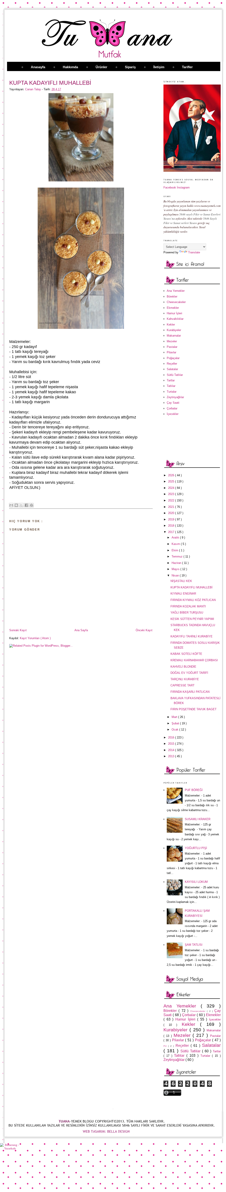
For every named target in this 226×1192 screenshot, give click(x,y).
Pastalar (172, 346)
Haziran (177, 563)
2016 (171, 737)
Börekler (172, 296)
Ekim (175, 550)
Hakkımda (70, 67)
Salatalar (172, 369)
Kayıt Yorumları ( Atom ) (35, 638)
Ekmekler (173, 307)
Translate (194, 252)
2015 (171, 743)
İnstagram (183, 187)
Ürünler (101, 67)
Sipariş (130, 67)
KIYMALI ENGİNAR (183, 593)
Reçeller (172, 363)
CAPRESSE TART (182, 685)
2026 (171, 475)
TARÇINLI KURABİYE (184, 679)
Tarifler (187, 67)
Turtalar (171, 391)
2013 (171, 756)
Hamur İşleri (174, 313)
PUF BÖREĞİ (194, 790)
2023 (171, 494)
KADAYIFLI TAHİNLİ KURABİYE (191, 636)
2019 (171, 519)
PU (165, 1046)
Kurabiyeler (174, 330)
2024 (171, 488)
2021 (171, 506)
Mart (175, 717)
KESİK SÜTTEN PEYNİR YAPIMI (192, 619)
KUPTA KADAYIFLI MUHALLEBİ (191, 587)
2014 (171, 750)
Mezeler (172, 341)
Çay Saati (173, 402)
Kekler (171, 324)
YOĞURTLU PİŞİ (196, 848)
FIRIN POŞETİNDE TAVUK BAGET (193, 709)
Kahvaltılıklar (175, 318)
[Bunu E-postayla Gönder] (11, 505)
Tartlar (171, 380)
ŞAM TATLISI (193, 944)
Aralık (176, 537)
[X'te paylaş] (21, 505)
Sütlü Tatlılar (175, 375)
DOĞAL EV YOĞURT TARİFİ (189, 672)
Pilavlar (171, 352)
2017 (171, 532)
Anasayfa (38, 67)
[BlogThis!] (16, 505)
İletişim (158, 67)
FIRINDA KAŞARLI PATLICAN (189, 691)
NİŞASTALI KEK (181, 581)
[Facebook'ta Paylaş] (26, 505)
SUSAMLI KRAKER (197, 819)
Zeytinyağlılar (175, 397)
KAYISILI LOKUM (196, 881)
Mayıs (176, 569)
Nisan (176, 575)
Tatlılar (171, 386)
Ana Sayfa (81, 630)
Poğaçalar (173, 358)
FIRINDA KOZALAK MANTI (188, 606)
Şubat (176, 723)
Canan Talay (33, 89)
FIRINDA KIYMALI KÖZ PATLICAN (193, 600)
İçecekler (172, 414)
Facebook (169, 187)
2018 (171, 525)
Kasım (176, 544)
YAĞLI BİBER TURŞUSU (186, 612)
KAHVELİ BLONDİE (183, 666)
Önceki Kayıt (144, 630)
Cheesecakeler (176, 302)
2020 (171, 513)
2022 (171, 500)
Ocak (175, 729)
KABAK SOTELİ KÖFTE (186, 653)
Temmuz (177, 556)
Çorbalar (172, 408)
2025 (171, 481)
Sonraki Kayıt (18, 630)
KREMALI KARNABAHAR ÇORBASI (194, 660)
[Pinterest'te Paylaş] (31, 505)
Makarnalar (174, 335)
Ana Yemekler (176, 290)
